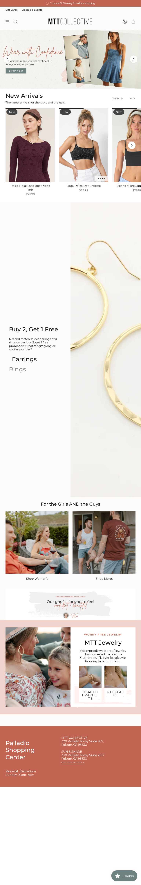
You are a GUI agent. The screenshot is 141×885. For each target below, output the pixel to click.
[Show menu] (7, 21)
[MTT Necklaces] (115, 677)
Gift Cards (12, 9)
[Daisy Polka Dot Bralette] (83, 145)
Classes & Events (32, 9)
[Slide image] (70, 59)
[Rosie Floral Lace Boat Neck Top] (30, 145)
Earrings (24, 359)
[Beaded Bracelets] (90, 677)
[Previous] (7, 59)
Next (131, 145)
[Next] (133, 59)
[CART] (133, 21)
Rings (17, 369)
